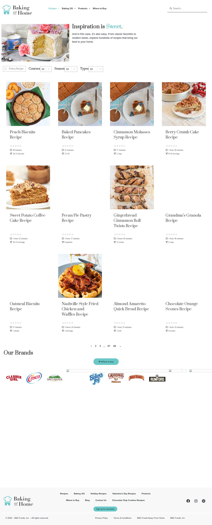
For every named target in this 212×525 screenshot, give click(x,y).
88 (114, 346)
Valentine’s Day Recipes (124, 494)
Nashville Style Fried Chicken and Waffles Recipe (80, 309)
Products (82, 8)
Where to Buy (99, 8)
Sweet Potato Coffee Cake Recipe (27, 218)
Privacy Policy (101, 518)
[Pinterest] (203, 500)
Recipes (53, 8)
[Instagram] (195, 500)
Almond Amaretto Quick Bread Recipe (131, 306)
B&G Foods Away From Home (151, 518)
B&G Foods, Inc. (177, 518)
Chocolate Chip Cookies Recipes (128, 500)
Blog (87, 500)
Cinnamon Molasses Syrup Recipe (132, 135)
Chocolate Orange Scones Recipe (182, 306)
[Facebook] (188, 500)
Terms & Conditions (122, 518)
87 (109, 346)
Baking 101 (67, 8)
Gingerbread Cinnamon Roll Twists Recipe (127, 220)
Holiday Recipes (99, 494)
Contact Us (100, 500)
